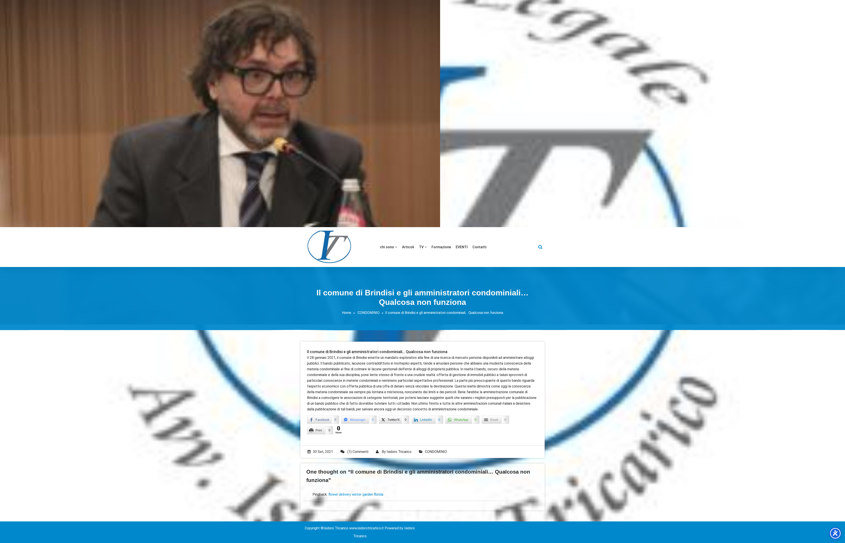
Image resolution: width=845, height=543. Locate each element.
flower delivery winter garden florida (355, 494)
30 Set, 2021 (323, 452)
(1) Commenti (357, 452)
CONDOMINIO (369, 313)
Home (346, 313)
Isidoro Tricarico (399, 452)
